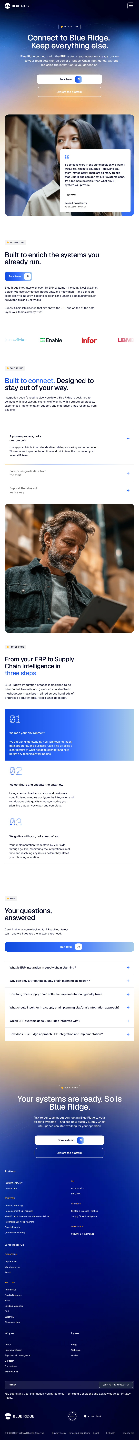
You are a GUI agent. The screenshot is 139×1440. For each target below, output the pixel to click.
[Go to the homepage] (19, 1416)
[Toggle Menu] (130, 6)
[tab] (69, 447)
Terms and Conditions (79, 1393)
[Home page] (18, 6)
